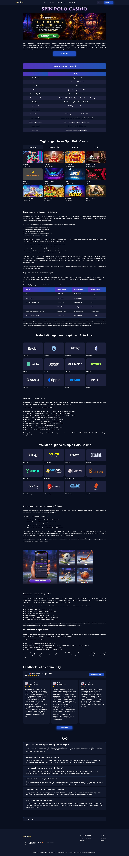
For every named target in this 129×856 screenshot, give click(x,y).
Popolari (31, 147)
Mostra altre (64, 727)
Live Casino (52, 147)
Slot (95, 147)
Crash (74, 147)
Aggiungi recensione (96, 674)
